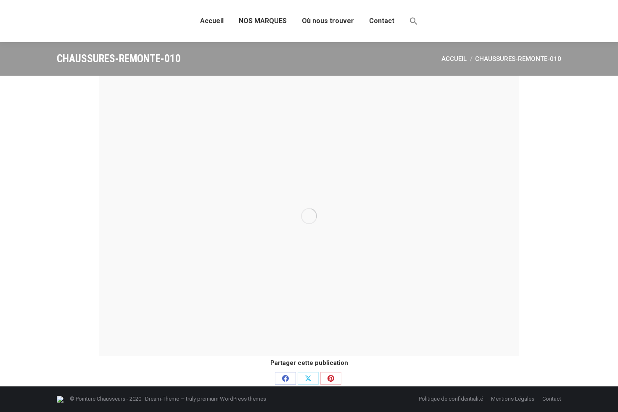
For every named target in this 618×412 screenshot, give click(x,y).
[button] (414, 21)
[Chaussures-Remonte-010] (309, 216)
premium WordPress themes (231, 399)
